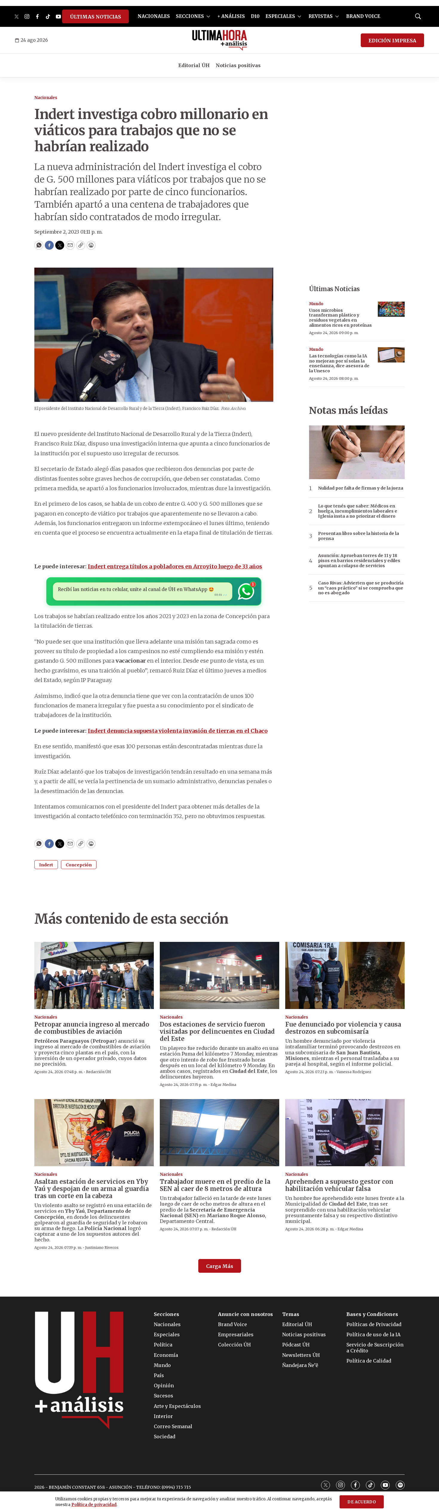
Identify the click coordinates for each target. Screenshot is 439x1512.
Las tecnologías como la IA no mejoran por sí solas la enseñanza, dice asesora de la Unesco (339, 363)
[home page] (219, 40)
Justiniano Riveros (102, 1247)
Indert (46, 865)
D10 (255, 16)
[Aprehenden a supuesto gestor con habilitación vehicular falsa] (345, 1132)
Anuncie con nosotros (245, 1314)
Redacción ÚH (98, 1072)
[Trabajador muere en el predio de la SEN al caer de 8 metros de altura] (219, 1132)
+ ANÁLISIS (231, 16)
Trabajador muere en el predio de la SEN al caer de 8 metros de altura (215, 1185)
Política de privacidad (93, 1504)
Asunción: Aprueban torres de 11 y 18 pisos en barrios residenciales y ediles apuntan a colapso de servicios (359, 560)
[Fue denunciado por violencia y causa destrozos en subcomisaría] (345, 975)
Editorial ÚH (194, 65)
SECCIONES (190, 16)
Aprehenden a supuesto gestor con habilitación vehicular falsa (339, 1185)
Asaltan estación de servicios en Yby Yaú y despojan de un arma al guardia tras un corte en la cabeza (91, 1189)
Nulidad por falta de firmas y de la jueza (360, 488)
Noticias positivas (238, 65)
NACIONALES (154, 16)
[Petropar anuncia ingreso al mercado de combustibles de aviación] (94, 975)
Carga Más (219, 1266)
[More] (208, 16)
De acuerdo (361, 1502)
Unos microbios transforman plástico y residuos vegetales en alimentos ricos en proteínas (340, 318)
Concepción (79, 865)
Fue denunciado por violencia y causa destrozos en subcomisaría (343, 1028)
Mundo (316, 303)
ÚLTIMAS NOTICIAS (95, 17)
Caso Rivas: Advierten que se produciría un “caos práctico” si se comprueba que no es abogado (360, 588)
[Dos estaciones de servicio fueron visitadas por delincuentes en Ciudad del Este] (219, 975)
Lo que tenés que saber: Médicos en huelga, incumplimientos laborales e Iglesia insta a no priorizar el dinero (357, 511)
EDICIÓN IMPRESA (392, 41)
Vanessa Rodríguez (354, 1072)
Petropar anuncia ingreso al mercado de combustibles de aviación (91, 1028)
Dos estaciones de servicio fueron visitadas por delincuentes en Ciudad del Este (217, 1031)
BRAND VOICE (363, 16)
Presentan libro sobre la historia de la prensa (358, 536)
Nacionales (45, 97)
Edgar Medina (223, 1084)
